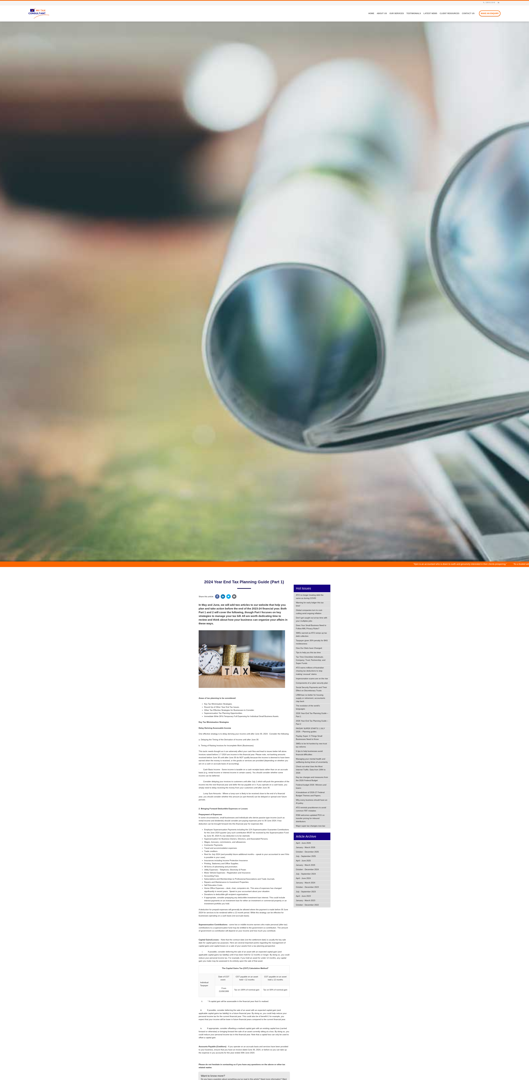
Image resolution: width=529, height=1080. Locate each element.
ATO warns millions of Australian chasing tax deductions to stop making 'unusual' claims (310, 671)
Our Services (396, 13)
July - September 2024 (306, 874)
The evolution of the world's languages (308, 707)
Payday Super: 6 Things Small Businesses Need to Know (309, 737)
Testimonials (413, 13)
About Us (382, 13)
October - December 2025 (307, 852)
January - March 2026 (305, 847)
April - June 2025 (303, 860)
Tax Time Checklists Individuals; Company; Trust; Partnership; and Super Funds (310, 660)
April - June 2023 (303, 896)
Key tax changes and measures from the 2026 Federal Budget (312, 778)
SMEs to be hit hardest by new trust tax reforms (311, 745)
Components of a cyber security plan (312, 683)
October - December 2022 (307, 905)
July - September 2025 (306, 856)
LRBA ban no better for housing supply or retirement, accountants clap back (310, 698)
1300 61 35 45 (490, 2)
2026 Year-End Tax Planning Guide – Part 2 (312, 722)
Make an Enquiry (490, 13)
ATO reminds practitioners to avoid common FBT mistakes (311, 809)
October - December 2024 (307, 869)
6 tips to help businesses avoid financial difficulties (309, 752)
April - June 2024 (303, 878)
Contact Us (468, 13)
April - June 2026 (303, 843)
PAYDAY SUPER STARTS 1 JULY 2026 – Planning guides (310, 730)
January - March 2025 (305, 865)
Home (371, 13)
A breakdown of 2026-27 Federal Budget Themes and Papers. (310, 794)
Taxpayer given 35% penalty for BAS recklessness (312, 642)
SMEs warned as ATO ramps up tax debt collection (311, 634)
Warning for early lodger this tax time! (310, 604)
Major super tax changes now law (310, 826)
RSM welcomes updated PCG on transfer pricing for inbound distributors (310, 818)
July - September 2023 (306, 891)
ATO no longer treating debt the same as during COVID (309, 596)
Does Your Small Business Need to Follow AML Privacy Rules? (311, 627)
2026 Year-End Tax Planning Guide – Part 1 (312, 715)
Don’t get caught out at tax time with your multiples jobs (311, 619)
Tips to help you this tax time (308, 652)
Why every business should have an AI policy (311, 801)
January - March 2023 (305, 900)
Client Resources (449, 13)
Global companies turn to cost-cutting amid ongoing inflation (309, 611)
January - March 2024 (305, 883)
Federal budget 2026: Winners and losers (311, 786)
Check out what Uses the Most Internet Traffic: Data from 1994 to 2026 (311, 769)
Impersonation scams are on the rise (312, 678)
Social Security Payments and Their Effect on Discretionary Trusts (311, 689)
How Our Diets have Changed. (309, 648)
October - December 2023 (307, 887)
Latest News (430, 13)
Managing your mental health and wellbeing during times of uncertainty (312, 760)
